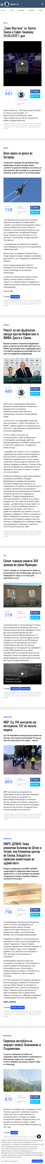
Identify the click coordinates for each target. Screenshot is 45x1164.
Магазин (21, 10)
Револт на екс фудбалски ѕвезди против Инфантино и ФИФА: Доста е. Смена (21, 334)
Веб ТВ (5, 23)
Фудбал (6, 325)
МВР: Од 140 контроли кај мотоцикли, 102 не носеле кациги (19, 726)
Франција (25, 688)
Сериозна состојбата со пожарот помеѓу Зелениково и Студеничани (22, 1044)
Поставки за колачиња (9, 1161)
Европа (5, 148)
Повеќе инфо (16, 1157)
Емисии (31, 10)
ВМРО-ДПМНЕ (17, 1007)
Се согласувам (37, 1161)
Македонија (7, 717)
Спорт (12, 10)
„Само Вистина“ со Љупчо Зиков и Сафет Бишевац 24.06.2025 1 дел (19, 32)
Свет (4, 555)
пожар (14, 1132)
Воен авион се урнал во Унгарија (17, 155)
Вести (3, 10)
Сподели (35, 91)
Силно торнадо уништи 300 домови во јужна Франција (20, 562)
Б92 (11, 291)
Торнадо (15, 688)
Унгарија (15, 296)
